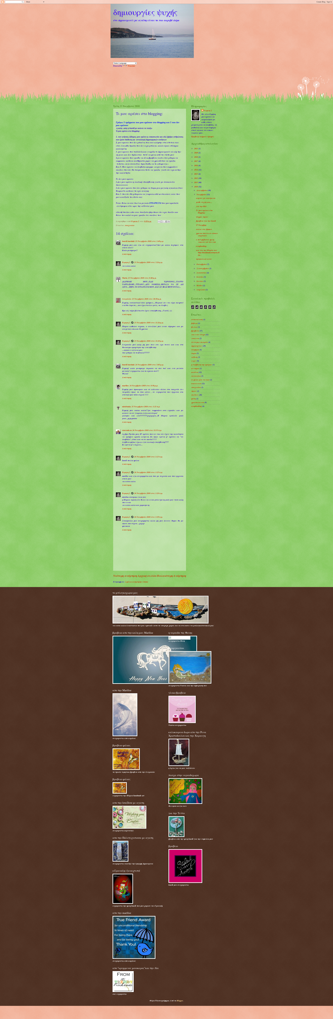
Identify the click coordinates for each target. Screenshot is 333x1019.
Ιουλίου (200, 276)
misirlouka (126, 406)
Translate (131, 65)
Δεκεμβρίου (202, 190)
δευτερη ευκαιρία (199, 342)
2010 (196, 186)
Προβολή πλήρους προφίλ (202, 136)
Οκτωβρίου (202, 264)
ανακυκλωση (197, 319)
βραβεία (195, 330)
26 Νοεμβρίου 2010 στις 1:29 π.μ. (148, 517)
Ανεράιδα (126, 298)
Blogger (180, 1000)
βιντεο (194, 327)
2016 (196, 165)
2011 (196, 182)
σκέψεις (194, 394)
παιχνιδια (129, 225)
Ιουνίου (200, 281)
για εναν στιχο (198, 334)
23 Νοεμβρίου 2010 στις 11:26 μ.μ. (149, 322)
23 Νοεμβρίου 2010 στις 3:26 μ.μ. (148, 262)
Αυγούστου (202, 272)
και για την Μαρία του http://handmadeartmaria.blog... (207, 252)
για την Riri (201, 206)
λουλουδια (196, 376)
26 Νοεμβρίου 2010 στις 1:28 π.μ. (148, 493)
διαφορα (195, 349)
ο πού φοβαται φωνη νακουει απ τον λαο (206, 240)
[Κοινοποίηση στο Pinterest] (169, 221)
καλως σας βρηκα (204, 229)
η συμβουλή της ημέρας (201, 364)
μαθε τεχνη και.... (204, 202)
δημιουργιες (196, 345)
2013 (196, 174)
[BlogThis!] (161, 221)
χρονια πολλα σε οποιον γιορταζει (207, 234)
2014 (196, 169)
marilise (125, 385)
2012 (196, 178)
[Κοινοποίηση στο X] (164, 221)
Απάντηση (126, 254)
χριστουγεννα (197, 402)
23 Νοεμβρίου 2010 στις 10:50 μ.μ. (146, 298)
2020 (196, 152)
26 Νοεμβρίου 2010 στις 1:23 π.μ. (148, 456)
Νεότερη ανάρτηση (125, 576)
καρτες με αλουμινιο (205, 198)
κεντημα (195, 368)
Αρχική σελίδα (147, 576)
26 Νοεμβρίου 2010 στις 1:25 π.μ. (148, 472)
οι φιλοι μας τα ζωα (200, 379)
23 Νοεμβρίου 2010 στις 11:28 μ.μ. (149, 341)
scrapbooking (201, 246)
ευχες (193, 360)
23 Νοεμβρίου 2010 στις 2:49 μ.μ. (149, 241)
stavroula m (127, 430)
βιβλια (194, 323)
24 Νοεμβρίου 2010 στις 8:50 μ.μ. (144, 385)
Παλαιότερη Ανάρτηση (171, 576)
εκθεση (194, 357)
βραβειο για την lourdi (206, 221)
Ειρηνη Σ (126, 262)
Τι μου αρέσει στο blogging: (204, 211)
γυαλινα (195, 338)
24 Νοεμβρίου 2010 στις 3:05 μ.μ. (149, 364)
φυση (193, 398)
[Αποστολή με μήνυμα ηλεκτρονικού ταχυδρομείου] (159, 221)
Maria (124, 278)
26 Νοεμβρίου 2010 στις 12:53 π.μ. (147, 430)
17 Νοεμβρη (201, 225)
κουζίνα (194, 372)
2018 (196, 157)
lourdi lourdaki (128, 241)
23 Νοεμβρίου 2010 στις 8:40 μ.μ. (142, 278)
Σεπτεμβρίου (203, 268)
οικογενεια (196, 383)
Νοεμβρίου (202, 194)
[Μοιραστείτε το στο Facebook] (166, 221)
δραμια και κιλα (203, 259)
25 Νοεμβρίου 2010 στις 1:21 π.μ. (146, 406)
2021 (196, 148)
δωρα (193, 353)
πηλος (193, 391)
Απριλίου (201, 289)
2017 (196, 161)
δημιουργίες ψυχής (145, 12)
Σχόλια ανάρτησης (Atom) (136, 581)
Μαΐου (200, 285)
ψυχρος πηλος (202, 216)
